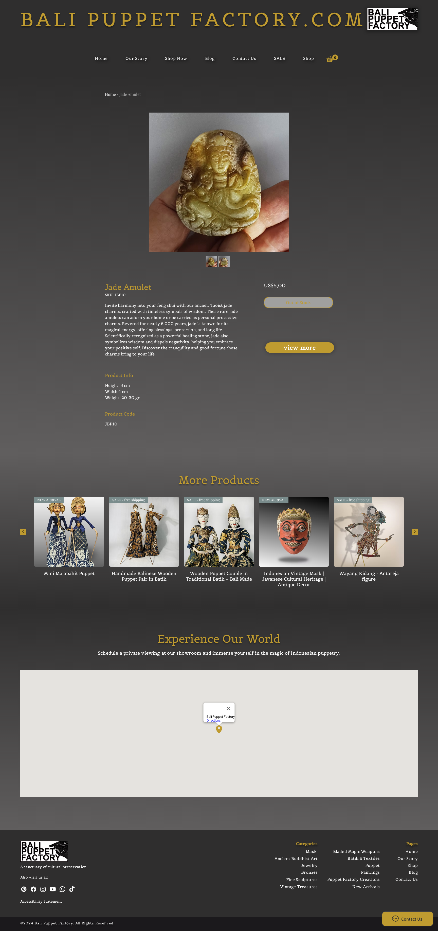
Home (110, 94)
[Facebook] (33, 889)
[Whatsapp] (62, 889)
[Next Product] (415, 532)
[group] (219, 542)
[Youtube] (52, 889)
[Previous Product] (23, 532)
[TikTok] (72, 889)
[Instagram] (43, 889)
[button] (332, 58)
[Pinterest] (23, 889)
